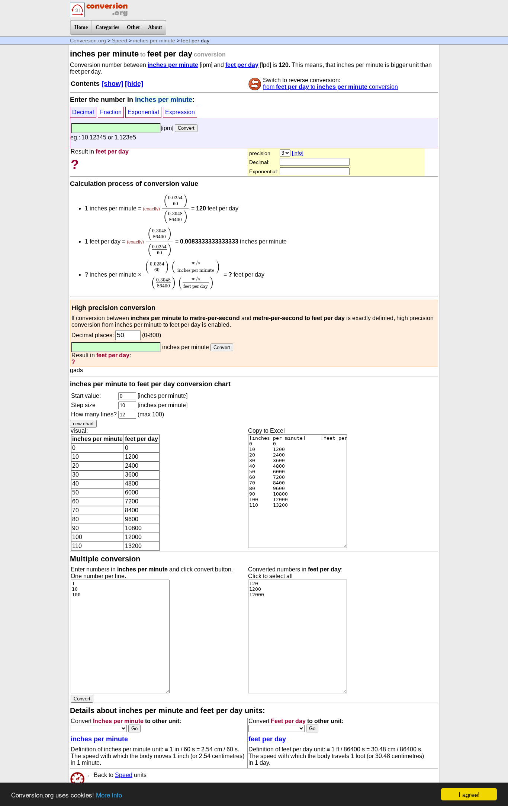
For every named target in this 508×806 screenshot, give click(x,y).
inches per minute (154, 40)
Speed (119, 40)
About (155, 27)
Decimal (83, 112)
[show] (112, 83)
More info (109, 794)
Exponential (143, 112)
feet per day (241, 65)
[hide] (134, 83)
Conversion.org (88, 40)
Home (81, 27)
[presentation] (175, 209)
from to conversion (330, 87)
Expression (180, 112)
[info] (297, 153)
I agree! (469, 794)
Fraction (111, 112)
